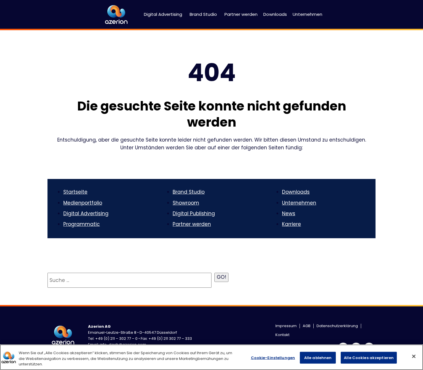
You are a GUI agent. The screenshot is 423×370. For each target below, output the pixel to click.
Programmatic (81, 224)
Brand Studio (203, 14)
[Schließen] (413, 356)
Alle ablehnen (318, 357)
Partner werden (241, 14)
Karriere (291, 224)
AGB (306, 326)
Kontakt (282, 334)
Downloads (275, 14)
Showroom (186, 202)
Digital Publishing (194, 213)
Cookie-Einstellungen (273, 357)
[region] (211, 357)
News (288, 213)
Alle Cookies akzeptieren (369, 357)
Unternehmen (307, 14)
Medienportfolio (82, 202)
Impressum (286, 326)
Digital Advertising (163, 14)
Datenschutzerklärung (337, 326)
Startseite (75, 191)
